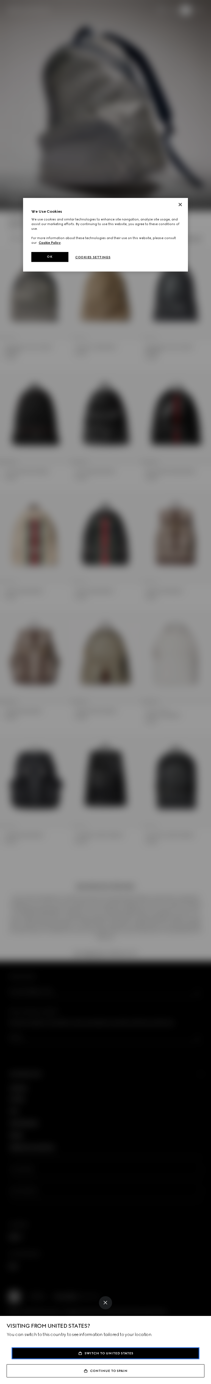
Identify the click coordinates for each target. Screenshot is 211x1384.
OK (49, 257)
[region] (105, 234)
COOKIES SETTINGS (92, 257)
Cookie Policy (50, 243)
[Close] (105, 1302)
